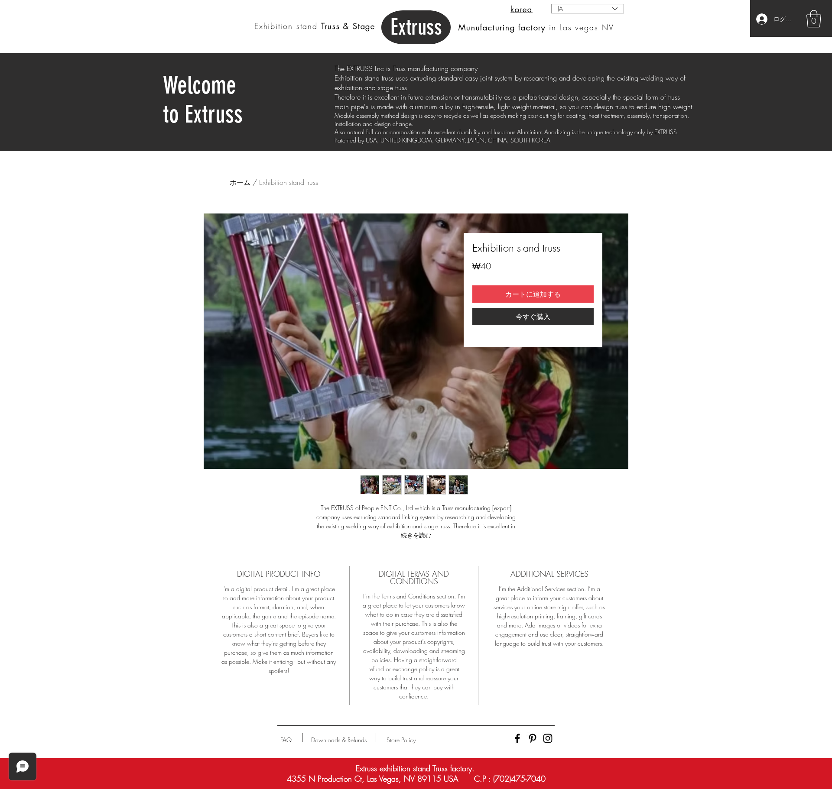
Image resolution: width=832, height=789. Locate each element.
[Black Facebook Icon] (517, 738)
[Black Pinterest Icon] (532, 738)
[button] (813, 18)
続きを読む (416, 535)
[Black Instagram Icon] (548, 738)
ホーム (240, 182)
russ (416, 27)
